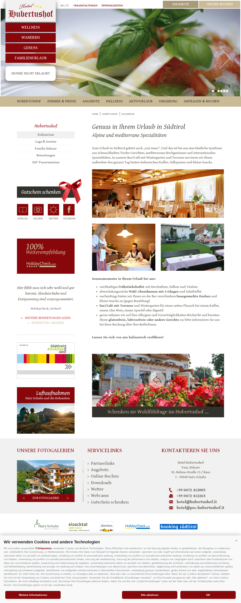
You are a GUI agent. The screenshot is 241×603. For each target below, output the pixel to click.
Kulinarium (46, 135)
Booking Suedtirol (179, 526)
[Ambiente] (46, 493)
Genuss (31, 48)
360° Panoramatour (46, 162)
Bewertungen (46, 155)
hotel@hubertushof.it (197, 502)
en (62, 5)
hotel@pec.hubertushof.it (200, 507)
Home (95, 114)
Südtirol (107, 526)
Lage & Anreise (45, 142)
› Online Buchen (103, 476)
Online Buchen (220, 4)
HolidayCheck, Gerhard (46, 308)
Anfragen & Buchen (201, 101)
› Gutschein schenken (108, 502)
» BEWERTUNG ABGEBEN (45, 323)
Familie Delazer (46, 149)
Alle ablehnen (150, 594)
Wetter (53, 218)
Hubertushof (30, 11)
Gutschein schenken (41, 192)
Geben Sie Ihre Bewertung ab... (43, 251)
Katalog (23, 218)
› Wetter (95, 489)
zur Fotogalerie (45, 498)
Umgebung (168, 101)
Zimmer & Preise (61, 101)
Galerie (38, 218)
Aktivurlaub (141, 101)
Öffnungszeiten (112, 5)
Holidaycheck (137, 526)
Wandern (30, 37)
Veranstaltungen (85, 5)
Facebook (69, 218)
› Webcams (98, 495)
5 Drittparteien (43, 548)
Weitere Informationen (33, 594)
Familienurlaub (31, 58)
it (67, 5)
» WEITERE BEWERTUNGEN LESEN (46, 318)
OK (208, 594)
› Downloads (99, 482)
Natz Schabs (46, 526)
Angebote (180, 4)
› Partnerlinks (100, 463)
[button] (236, 540)
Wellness (30, 27)
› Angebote (98, 469)
